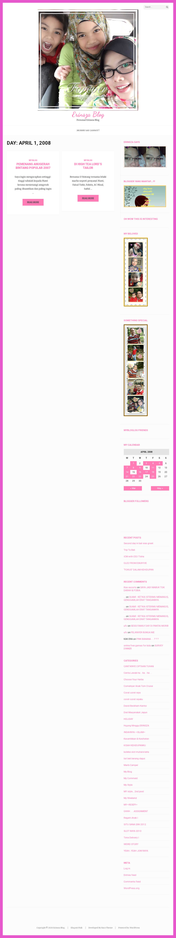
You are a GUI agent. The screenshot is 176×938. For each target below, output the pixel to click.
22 (133, 476)
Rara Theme (107, 928)
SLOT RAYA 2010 (132, 831)
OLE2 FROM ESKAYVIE (135, 563)
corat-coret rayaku (133, 699)
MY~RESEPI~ (131, 804)
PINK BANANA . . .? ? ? (147, 639)
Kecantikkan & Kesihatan (136, 738)
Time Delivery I (131, 837)
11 (153, 467)
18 (153, 472)
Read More (33, 202)
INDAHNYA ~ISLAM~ (134, 732)
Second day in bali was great (138, 543)
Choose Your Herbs (134, 679)
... (124, 597)
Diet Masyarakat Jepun (135, 712)
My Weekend (130, 798)
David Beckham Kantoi (135, 705)
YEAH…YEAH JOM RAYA (136, 850)
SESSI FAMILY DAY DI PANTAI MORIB (149, 625)
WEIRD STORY (131, 844)
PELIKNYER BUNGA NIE (142, 632)
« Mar (133, 488)
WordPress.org (131, 888)
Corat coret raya (132, 692)
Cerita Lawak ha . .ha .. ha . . (138, 672)
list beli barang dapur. (135, 758)
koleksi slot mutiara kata (136, 752)
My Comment (131, 778)
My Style (128, 784)
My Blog (33, 160)
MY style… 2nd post (134, 791)
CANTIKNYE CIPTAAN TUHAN (139, 666)
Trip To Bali (129, 549)
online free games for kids (137, 645)
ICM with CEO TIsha (134, 556)
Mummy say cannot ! (88, 130)
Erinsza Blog (88, 114)
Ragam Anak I (131, 817)
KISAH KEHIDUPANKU (135, 745)
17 (146, 472)
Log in (127, 868)
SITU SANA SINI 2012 (135, 824)
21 (127, 476)
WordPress (135, 928)
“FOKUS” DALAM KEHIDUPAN (138, 569)
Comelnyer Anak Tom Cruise (138, 686)
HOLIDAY (128, 719)
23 (140, 476)
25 (153, 476)
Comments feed (132, 881)
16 (140, 472)
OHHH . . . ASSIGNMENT (136, 811)
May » (160, 488)
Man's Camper (131, 765)
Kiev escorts (130, 587)
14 (127, 472)
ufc (125, 625)
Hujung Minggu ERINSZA (136, 725)
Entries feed (130, 875)
